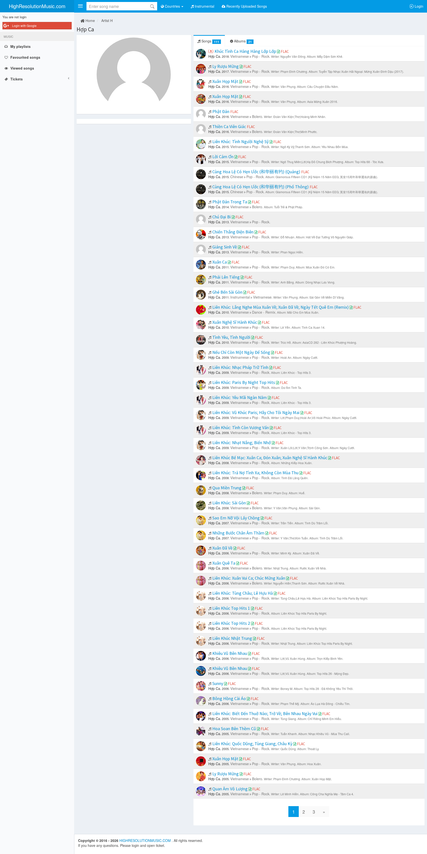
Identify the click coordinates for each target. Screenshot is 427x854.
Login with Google (24, 25)
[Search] (152, 6)
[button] (80, 6)
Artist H (107, 20)
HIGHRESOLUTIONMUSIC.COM (145, 840)
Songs (209, 41)
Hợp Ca (85, 29)
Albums (242, 41)
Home (90, 20)
